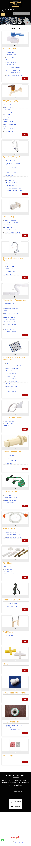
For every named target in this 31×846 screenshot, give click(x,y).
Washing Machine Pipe (12, 532)
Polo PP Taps (9, 216)
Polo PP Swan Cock (10, 230)
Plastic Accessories (12, 452)
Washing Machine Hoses (13, 537)
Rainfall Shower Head (12, 389)
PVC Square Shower (10, 324)
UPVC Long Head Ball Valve (14, 75)
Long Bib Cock (8, 107)
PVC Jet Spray (8, 423)
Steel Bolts (8, 563)
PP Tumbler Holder (9, 311)
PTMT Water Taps (11, 101)
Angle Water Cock (11, 161)
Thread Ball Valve (11, 60)
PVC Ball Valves (10, 48)
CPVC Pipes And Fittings (14, 693)
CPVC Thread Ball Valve (13, 70)
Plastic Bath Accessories (14, 300)
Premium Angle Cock (12, 185)
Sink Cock (7, 114)
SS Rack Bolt (8, 571)
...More (24, 78)
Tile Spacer (8, 664)
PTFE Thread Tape (11, 722)
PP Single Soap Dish (10, 306)
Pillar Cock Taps (8, 126)
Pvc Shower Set (9, 327)
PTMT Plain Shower (10, 319)
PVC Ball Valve (10, 52)
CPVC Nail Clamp (9, 635)
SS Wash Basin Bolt (10, 574)
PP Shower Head (11, 391)
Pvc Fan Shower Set (10, 322)
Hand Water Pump (11, 606)
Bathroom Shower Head (13, 366)
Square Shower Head (12, 371)
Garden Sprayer (10, 492)
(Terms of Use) (22, 841)
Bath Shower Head (11, 381)
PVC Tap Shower (9, 329)
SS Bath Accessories (12, 417)
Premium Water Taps (13, 157)
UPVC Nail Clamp (9, 638)
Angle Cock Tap (9, 121)
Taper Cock (9, 274)
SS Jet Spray (8, 426)
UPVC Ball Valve (11, 62)
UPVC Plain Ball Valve (12, 65)
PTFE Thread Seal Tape (13, 729)
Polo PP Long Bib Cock (11, 222)
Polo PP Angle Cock (10, 220)
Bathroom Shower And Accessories (14, 358)
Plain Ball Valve (10, 57)
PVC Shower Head (11, 378)
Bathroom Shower (9, 317)
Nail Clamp (8, 632)
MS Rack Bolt (8, 567)
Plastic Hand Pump (12, 600)
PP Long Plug (10, 455)
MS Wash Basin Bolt (10, 569)
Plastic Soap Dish (9, 303)
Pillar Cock (7, 109)
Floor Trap (8, 755)
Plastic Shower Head (12, 368)
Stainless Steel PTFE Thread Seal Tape (14, 726)
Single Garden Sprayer (10, 497)
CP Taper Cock (10, 271)
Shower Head (10, 363)
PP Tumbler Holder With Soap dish (11, 314)
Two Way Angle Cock (12, 384)
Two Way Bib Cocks (12, 183)
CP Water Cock (10, 264)
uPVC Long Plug (11, 460)
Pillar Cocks (9, 170)
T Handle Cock (10, 180)
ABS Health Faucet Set (11, 308)
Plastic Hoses (9, 528)
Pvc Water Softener (10, 331)
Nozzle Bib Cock (11, 167)
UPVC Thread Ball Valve (13, 67)
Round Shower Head (12, 373)
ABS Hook (9, 463)
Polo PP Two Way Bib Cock (12, 232)
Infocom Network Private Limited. (21, 842)
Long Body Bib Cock (10, 124)
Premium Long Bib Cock (13, 188)
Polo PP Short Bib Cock (11, 227)
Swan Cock (9, 178)
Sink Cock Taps (8, 131)
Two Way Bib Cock (9, 119)
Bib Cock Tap (8, 112)
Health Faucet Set (9, 421)
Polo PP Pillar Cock (9, 225)
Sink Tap (6, 117)
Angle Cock (7, 105)
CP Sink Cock (10, 266)
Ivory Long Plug (10, 458)
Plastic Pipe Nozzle (9, 502)
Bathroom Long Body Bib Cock (13, 164)
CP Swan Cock (10, 269)
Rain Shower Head (11, 386)
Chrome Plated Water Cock (13, 259)
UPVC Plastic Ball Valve (13, 72)
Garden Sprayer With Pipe (11, 500)
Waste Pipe (9, 465)
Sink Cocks (9, 175)
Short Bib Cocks (11, 172)
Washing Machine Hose (13, 534)
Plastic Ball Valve (11, 54)
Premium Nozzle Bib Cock (14, 190)
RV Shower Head (11, 376)
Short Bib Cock (8, 129)
